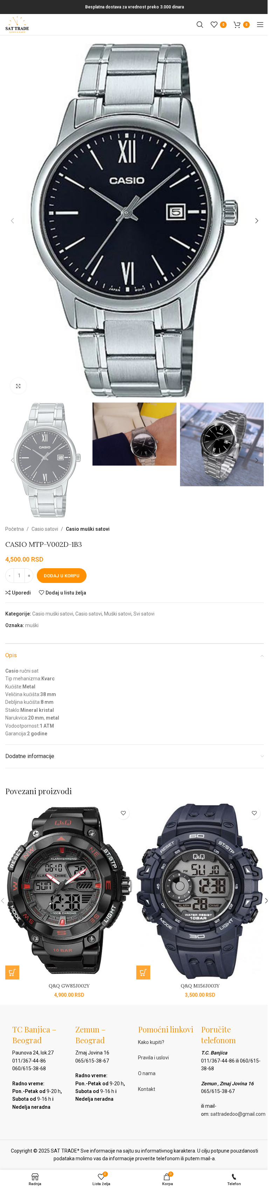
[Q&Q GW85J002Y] (69, 892)
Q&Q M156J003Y (200, 986)
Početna (14, 529)
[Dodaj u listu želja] (123, 813)
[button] (12, 221)
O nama (147, 1073)
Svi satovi (143, 614)
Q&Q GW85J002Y (69, 986)
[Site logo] (17, 24)
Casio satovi (45, 529)
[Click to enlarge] (18, 386)
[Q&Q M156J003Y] (200, 892)
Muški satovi (117, 614)
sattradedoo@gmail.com (238, 1114)
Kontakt (146, 1089)
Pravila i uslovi (153, 1057)
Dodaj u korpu (62, 575)
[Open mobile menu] (260, 25)
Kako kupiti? (151, 1042)
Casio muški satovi (88, 529)
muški (32, 625)
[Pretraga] (200, 25)
